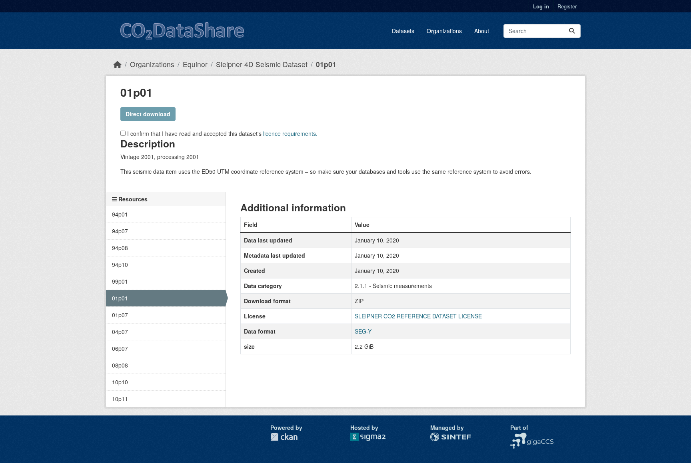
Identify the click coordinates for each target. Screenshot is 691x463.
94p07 (120, 231)
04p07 (120, 332)
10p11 (120, 399)
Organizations (444, 31)
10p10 (120, 382)
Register (567, 6)
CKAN (284, 437)
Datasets (403, 31)
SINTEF (440, 437)
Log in (541, 6)
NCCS (518, 437)
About (481, 31)
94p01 (120, 214)
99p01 (120, 281)
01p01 (326, 64)
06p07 (120, 348)
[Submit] (572, 31)
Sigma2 (374, 437)
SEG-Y (363, 331)
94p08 (120, 248)
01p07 (120, 315)
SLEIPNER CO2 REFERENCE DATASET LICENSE (418, 316)
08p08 (120, 365)
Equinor (195, 64)
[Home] (118, 64)
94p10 (120, 264)
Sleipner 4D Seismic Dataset (262, 64)
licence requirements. (290, 133)
